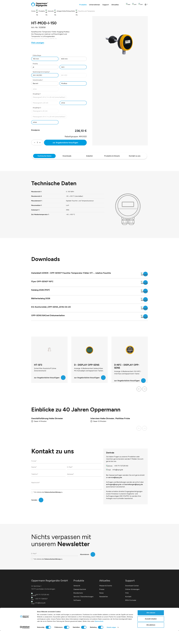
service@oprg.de (115, 477)
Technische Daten (44, 156)
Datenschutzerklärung (53, 492)
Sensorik (76, 586)
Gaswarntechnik (79, 589)
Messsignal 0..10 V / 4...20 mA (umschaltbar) (49, 97)
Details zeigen (111, 627)
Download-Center (132, 586)
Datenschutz (99, 621)
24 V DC (74, 75)
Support (130, 580)
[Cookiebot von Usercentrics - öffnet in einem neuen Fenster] (25, 627)
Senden (34, 500)
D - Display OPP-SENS (86, 364)
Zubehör (89, 156)
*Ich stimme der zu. (48, 492)
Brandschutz (78, 593)
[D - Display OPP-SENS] (89, 350)
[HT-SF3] (49, 350)
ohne (46, 89)
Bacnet (35, 83)
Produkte (78, 580)
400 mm (64, 59)
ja (33, 67)
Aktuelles (104, 580)
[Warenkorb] (140, 4)
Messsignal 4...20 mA (46, 103)
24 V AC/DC (37, 75)
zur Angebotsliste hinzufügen (65, 142)
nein (62, 67)
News (101, 593)
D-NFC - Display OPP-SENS (126, 366)
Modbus (64, 83)
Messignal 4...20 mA (46, 111)
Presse (101, 589)
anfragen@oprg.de (113, 484)
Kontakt (128, 597)
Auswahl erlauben (151, 619)
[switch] (66, 627)
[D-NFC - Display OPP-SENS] (129, 350)
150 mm (36, 59)
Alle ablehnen (150, 625)
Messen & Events (105, 586)
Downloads (67, 156)
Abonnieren (84, 554)
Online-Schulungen (132, 589)
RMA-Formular (130, 600)
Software (77, 600)
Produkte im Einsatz (112, 156)
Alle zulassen (150, 612)
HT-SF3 (38, 364)
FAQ (127, 593)
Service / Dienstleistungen (83, 597)
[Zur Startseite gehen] (39, 4)
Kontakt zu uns (134, 156)
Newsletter (103, 597)
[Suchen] (128, 4)
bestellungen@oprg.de (134, 484)
